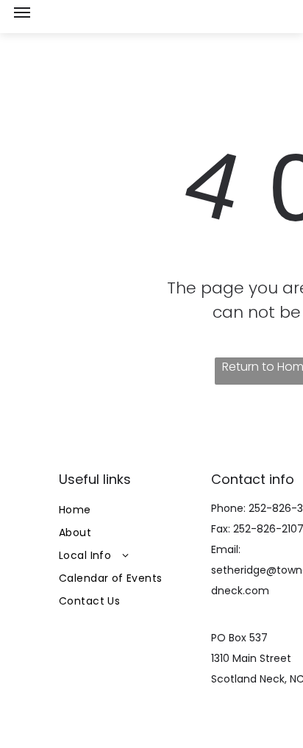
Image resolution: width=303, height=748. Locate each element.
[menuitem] (130, 510)
